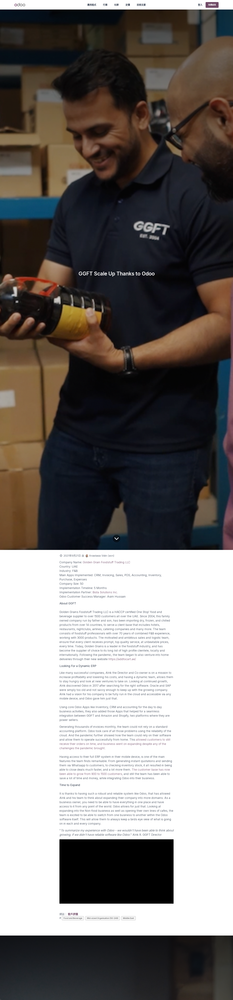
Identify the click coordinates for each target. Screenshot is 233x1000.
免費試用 (212, 5)
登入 (200, 4)
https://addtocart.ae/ (122, 659)
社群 (116, 4)
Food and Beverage (73, 918)
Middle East (128, 918)
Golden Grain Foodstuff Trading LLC (107, 562)
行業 (105, 4)
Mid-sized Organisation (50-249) (102, 918)
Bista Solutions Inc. (105, 592)
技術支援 (141, 4)
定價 (128, 4)
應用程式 (91, 4)
